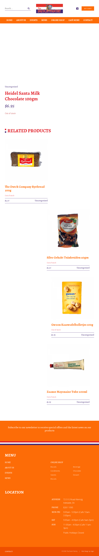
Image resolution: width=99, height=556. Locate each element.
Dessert (76, 475)
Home (9, 20)
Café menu (73, 20)
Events (34, 20)
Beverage (76, 467)
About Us (21, 20)
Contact (88, 20)
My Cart (88, 8)
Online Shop (58, 20)
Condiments (55, 471)
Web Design (84, 551)
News (44, 20)
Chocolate (77, 471)
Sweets (53, 475)
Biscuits (53, 467)
